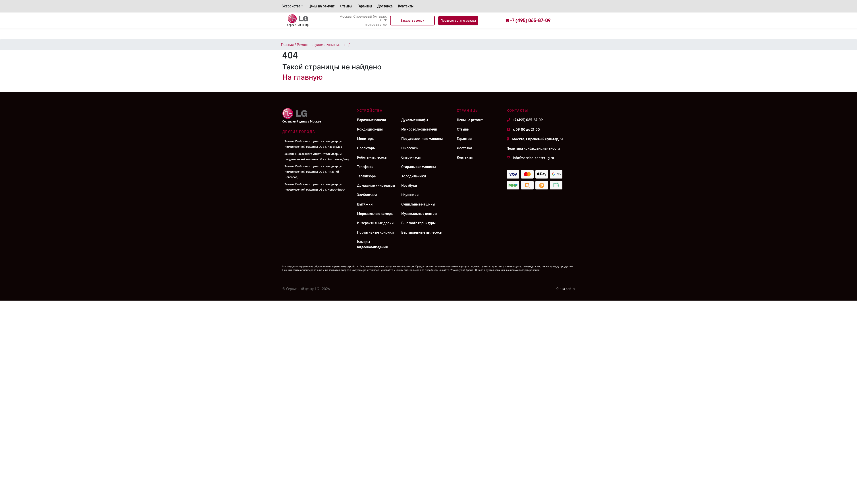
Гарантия (365, 6)
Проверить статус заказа (458, 21)
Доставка (385, 6)
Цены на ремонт (321, 6)
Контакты (406, 6)
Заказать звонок (412, 21)
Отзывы (346, 6)
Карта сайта (565, 289)
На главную (302, 77)
